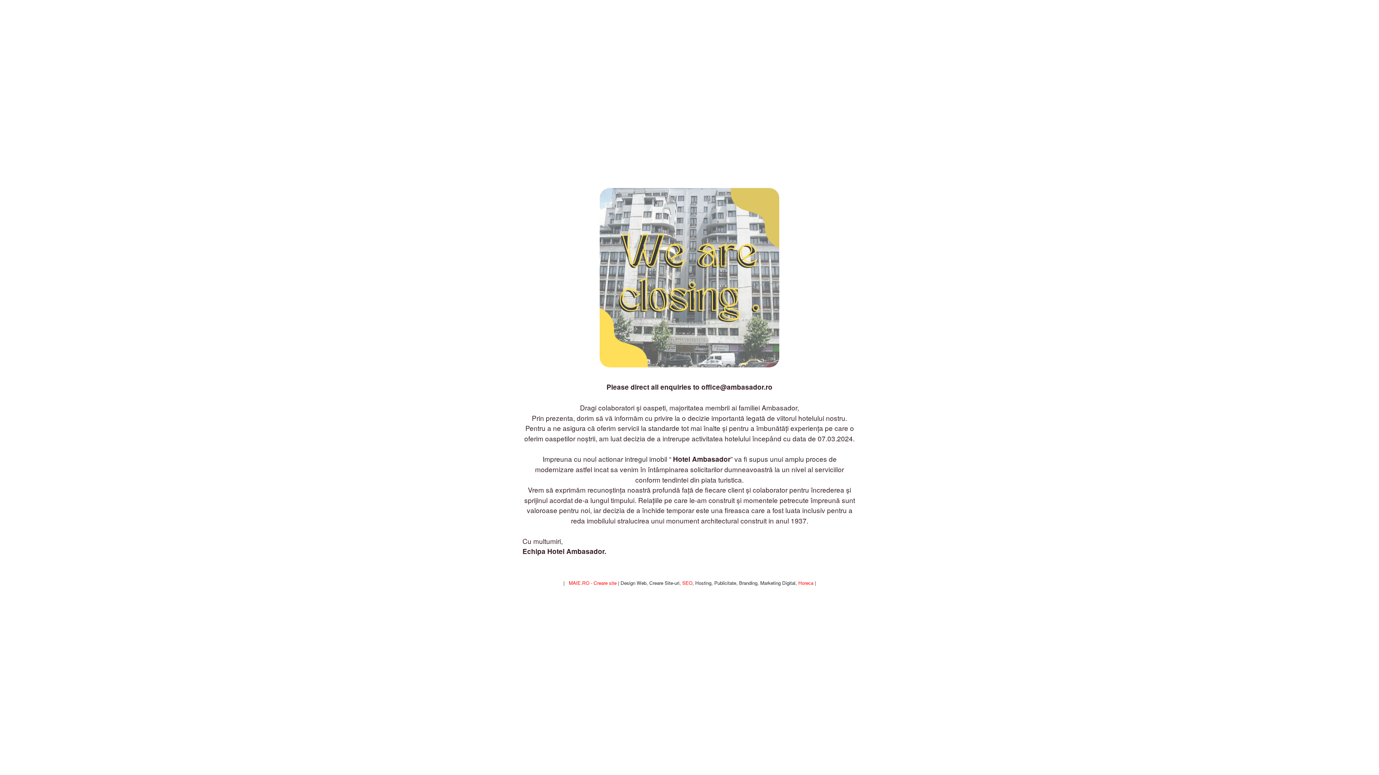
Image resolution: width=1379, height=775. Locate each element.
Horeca (805, 582)
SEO (687, 582)
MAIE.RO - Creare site (593, 582)
